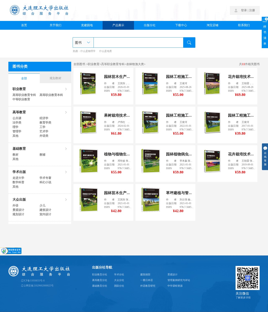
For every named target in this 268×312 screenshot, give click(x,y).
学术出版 (19, 172)
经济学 (44, 118)
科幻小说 (45, 182)
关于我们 (55, 25)
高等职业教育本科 (51, 95)
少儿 (42, 205)
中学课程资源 (175, 286)
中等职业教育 (21, 99)
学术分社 (119, 274)
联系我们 (244, 25)
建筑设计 (45, 210)
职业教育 (19, 89)
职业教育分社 (99, 274)
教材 (15, 154)
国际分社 (119, 286)
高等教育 (19, 112)
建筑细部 (145, 274)
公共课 (17, 118)
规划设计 (18, 214)
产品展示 (118, 25)
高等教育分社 (99, 280)
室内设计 (45, 214)
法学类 (17, 122)
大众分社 (119, 280)
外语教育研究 (147, 286)
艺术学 (44, 131)
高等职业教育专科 (24, 95)
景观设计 (18, 210)
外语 (15, 205)
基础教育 (19, 149)
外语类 (44, 135)
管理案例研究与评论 (179, 280)
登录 (244, 10)
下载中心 (181, 25)
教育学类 (45, 122)
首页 (24, 25)
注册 (252, 10)
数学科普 (18, 182)
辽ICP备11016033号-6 (33, 280)
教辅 (42, 154)
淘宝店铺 (212, 25)
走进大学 (18, 178)
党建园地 (87, 25)
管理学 (17, 131)
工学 (42, 127)
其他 (15, 135)
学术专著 (45, 178)
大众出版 (19, 199)
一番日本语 (146, 280)
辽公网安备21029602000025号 (37, 285)
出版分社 (150, 25)
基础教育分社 (99, 286)
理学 (15, 127)
